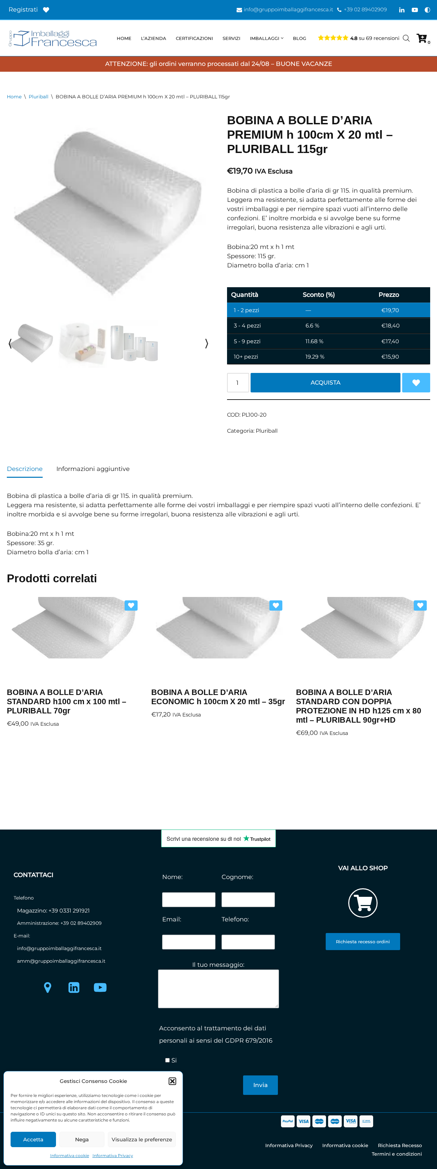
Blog (299, 38)
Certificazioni (194, 38)
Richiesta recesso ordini (363, 941)
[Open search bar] (406, 38)
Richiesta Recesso (400, 1145)
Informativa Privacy (113, 1155)
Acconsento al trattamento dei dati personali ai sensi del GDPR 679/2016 (215, 1034)
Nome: (172, 877)
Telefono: (235, 919)
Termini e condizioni (397, 1154)
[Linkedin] (402, 10)
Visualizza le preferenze (142, 1139)
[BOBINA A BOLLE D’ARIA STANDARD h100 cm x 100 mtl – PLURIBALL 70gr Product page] (74, 639)
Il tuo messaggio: (218, 965)
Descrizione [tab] (25, 469)
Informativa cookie (69, 1155)
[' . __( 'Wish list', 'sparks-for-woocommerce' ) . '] (46, 10)
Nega (82, 1139)
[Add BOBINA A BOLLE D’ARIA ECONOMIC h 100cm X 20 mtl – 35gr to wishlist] (275, 605)
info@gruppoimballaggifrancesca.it (288, 9)
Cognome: (237, 877)
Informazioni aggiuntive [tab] (93, 469)
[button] (172, 1081)
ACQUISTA (325, 382)
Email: (171, 919)
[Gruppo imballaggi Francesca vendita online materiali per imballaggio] (54, 38)
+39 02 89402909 (365, 9)
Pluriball (38, 97)
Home (124, 38)
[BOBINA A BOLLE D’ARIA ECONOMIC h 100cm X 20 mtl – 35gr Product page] (218, 639)
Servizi (231, 38)
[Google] (48, 987)
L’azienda (153, 38)
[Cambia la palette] (427, 10)
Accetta (33, 1139)
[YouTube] (415, 10)
